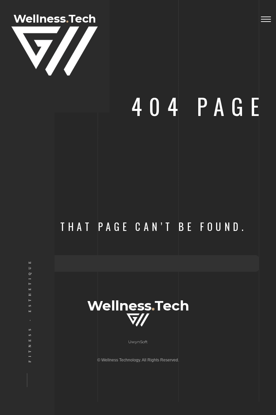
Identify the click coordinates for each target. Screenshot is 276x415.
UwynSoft (138, 341)
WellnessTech (54, 19)
